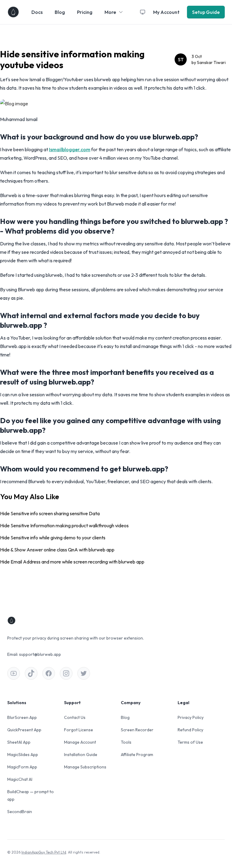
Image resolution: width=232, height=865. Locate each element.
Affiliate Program (137, 754)
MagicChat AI (19, 779)
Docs (37, 12)
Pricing (84, 12)
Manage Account (80, 742)
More (110, 12)
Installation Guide (80, 754)
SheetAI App (19, 742)
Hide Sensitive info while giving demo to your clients (52, 538)
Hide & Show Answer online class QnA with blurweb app (57, 550)
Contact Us (74, 717)
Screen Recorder (137, 730)
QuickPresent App (24, 730)
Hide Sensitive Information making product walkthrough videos (64, 525)
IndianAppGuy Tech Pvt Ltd (43, 852)
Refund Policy (190, 730)
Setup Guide (206, 12)
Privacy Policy (191, 717)
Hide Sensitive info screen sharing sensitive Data (50, 513)
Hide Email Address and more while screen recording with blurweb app (72, 562)
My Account (166, 12)
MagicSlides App (22, 754)
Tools (126, 742)
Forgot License (78, 730)
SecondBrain (19, 811)
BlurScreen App (22, 717)
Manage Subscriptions (85, 767)
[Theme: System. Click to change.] (142, 12)
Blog (60, 12)
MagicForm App (22, 767)
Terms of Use (190, 742)
